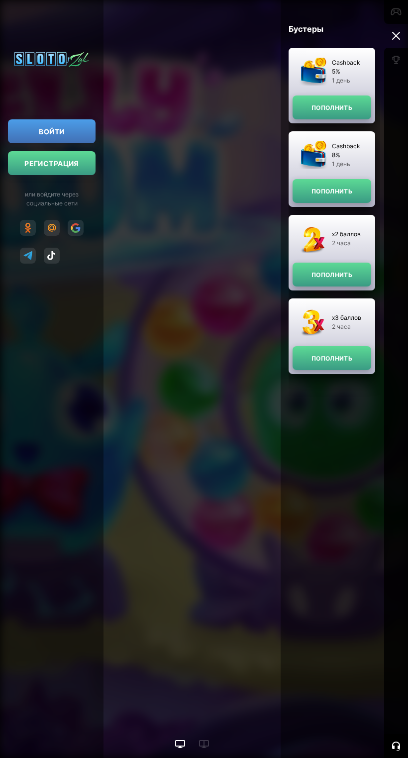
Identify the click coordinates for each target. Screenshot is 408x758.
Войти (51, 131)
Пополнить (331, 107)
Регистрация (51, 163)
